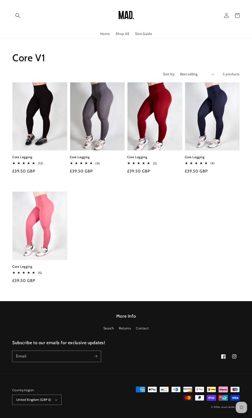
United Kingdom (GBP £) (33, 400)
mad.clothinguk (230, 407)
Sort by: (169, 74)
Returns (125, 328)
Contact (142, 328)
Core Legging (22, 157)
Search (108, 328)
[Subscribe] (95, 356)
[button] (17, 15)
